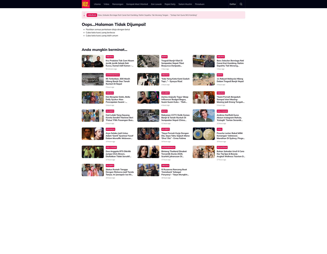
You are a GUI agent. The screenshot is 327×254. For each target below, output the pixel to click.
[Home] (86, 4)
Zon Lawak (156, 4)
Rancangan (117, 4)
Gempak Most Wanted (137, 4)
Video (106, 4)
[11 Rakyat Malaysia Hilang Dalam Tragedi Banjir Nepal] (204, 79)
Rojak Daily (170, 4)
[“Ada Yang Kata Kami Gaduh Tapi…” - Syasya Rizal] (148, 79)
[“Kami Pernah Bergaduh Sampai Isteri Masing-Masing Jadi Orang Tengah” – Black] (204, 97)
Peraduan (199, 4)
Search (241, 4)
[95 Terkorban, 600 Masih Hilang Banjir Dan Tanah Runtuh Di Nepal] (93, 79)
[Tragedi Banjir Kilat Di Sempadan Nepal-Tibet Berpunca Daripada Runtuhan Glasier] (148, 61)
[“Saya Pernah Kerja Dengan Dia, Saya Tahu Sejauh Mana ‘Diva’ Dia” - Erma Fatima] (148, 134)
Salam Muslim (185, 4)
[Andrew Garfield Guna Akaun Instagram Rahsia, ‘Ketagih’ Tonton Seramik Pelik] (204, 115)
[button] (84, 14)
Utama (97, 4)
